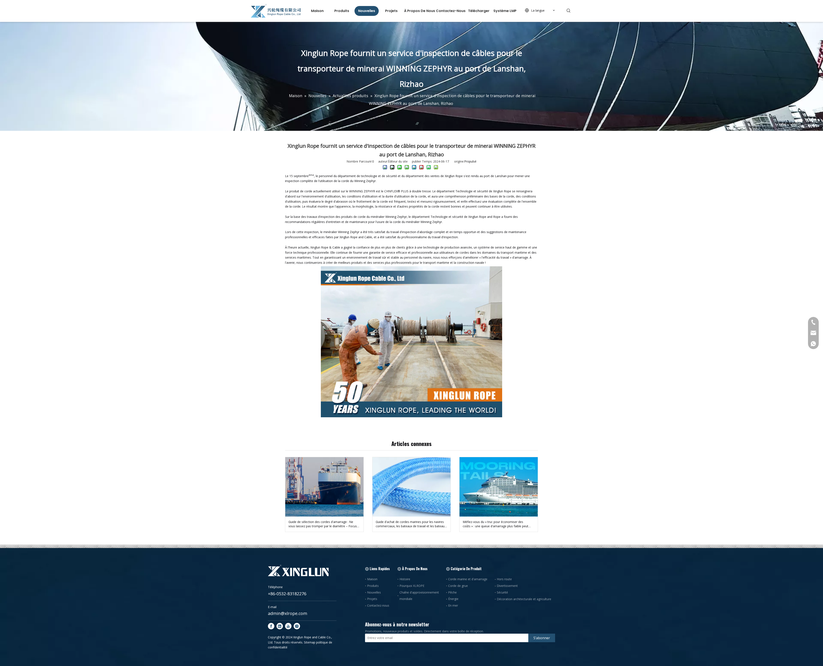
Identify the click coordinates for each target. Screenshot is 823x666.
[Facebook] (271, 626)
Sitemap (309, 642)
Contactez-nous (378, 605)
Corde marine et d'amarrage (467, 579)
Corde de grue (458, 586)
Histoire (404, 579)
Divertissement (507, 586)
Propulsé (470, 161)
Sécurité (502, 592)
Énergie (453, 599)
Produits (373, 586)
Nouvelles (374, 592)
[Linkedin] (279, 626)
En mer (453, 605)
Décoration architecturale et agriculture (524, 599)
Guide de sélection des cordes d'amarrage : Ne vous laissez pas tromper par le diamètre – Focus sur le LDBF (322, 524)
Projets (372, 599)
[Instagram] (297, 626)
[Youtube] (288, 626)
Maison (372, 579)
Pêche (452, 592)
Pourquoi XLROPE (411, 586)
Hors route (504, 579)
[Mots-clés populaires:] (568, 10)
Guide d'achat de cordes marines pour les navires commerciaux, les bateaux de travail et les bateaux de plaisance (411, 524)
